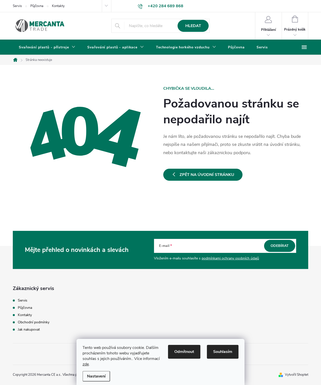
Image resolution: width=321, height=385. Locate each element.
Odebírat (280, 245)
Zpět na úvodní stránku (207, 174)
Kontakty (58, 6)
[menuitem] (47, 47)
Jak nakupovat (29, 329)
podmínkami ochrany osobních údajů (230, 258)
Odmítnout (184, 351)
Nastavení (96, 376)
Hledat (193, 26)
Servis (17, 6)
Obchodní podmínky (33, 322)
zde (86, 364)
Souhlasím (222, 351)
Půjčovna (36, 6)
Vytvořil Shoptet (296, 374)
